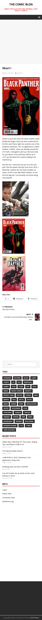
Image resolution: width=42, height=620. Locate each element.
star (25, 408)
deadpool (28, 382)
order (13, 404)
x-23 (21, 426)
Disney (6, 387)
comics (6, 382)
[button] (38, 17)
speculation (31, 404)
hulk (34, 387)
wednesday (8, 421)
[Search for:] (21, 364)
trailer (27, 413)
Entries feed (6, 494)
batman (17, 378)
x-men (28, 426)
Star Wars (8, 413)
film (13, 387)
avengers (7, 378)
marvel (6, 400)
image (6, 391)
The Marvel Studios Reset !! (12, 451)
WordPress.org (8, 501)
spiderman (16, 408)
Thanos (18, 413)
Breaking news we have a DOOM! (15, 467)
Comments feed (8, 497)
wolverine (29, 421)
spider (6, 408)
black (26, 378)
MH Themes (35, 618)
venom (15, 417)
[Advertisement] (21, 42)
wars (30, 417)
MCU (14, 400)
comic (34, 378)
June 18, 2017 (9, 73)
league (28, 395)
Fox (27, 387)
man (36, 395)
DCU (19, 382)
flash (21, 387)
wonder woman (10, 426)
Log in (4, 490)
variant (7, 417)
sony (21, 404)
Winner (19, 421)
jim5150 (19, 73)
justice (19, 395)
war (23, 417)
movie (29, 400)
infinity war (9, 395)
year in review (9, 430)
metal (21, 400)
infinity (28, 391)
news (6, 404)
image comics (16, 391)
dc (13, 382)
